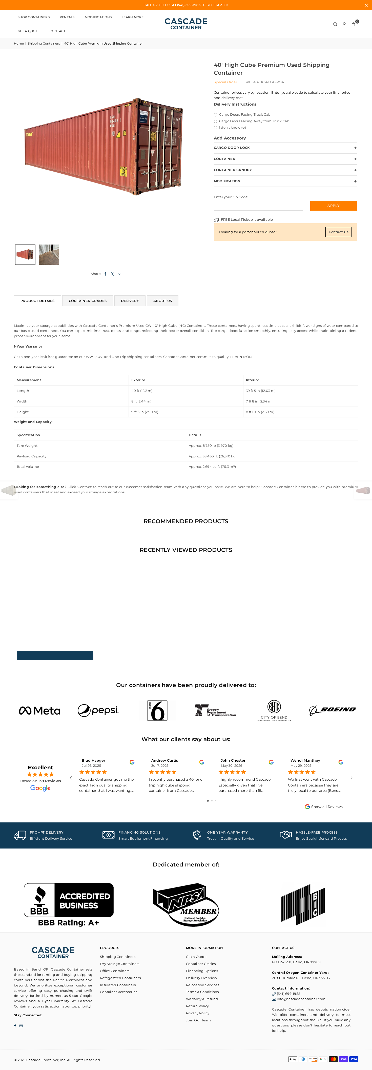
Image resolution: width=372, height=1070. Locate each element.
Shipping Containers (44, 43)
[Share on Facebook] (105, 273)
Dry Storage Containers (119, 964)
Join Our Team (198, 1020)
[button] (353, 24)
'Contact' (84, 487)
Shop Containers (34, 17)
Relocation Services (202, 985)
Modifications (98, 17)
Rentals (67, 17)
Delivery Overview (201, 978)
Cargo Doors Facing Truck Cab (244, 114)
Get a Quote (28, 31)
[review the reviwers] (132, 763)
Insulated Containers (118, 985)
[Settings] (344, 24)
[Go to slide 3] (215, 800)
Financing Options (202, 971)
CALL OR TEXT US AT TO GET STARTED (186, 5)
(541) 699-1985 (288, 994)
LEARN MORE (242, 357)
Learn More (133, 17)
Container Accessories (118, 992)
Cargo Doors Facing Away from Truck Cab (254, 121)
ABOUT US (162, 301)
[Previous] (20, 149)
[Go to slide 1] (208, 801)
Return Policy (197, 1006)
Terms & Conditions (202, 992)
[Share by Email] (120, 273)
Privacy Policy (198, 1013)
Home (19, 43)
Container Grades (201, 964)
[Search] (335, 24)
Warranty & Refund (202, 999)
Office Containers (114, 971)
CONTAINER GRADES (88, 301)
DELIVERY (130, 301)
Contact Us (338, 232)
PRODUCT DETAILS (37, 301)
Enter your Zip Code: (231, 197)
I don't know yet (232, 127)
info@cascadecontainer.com (301, 999)
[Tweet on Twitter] (113, 273)
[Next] (193, 149)
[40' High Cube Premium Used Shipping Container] (25, 255)
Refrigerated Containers (120, 978)
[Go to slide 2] (212, 800)
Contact (58, 31)
